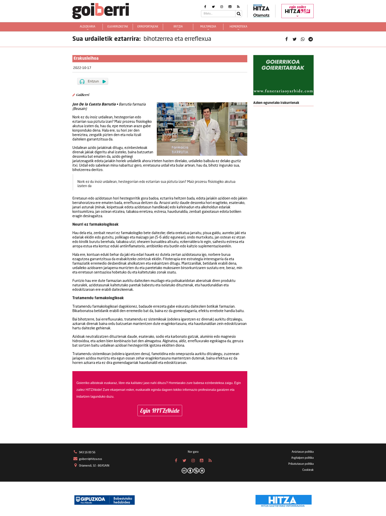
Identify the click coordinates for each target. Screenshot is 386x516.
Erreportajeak (147, 26)
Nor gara (193, 451)
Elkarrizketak (117, 26)
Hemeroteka (238, 26)
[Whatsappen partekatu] (303, 39)
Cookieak (308, 470)
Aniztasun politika (303, 451)
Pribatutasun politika (301, 464)
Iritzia (178, 26)
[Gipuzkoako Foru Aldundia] (104, 500)
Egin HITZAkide (160, 410)
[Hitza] (284, 500)
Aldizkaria (87, 26)
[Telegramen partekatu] (311, 39)
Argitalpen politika (302, 458)
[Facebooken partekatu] (286, 39)
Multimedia (208, 26)
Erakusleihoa (86, 59)
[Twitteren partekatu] (295, 39)
